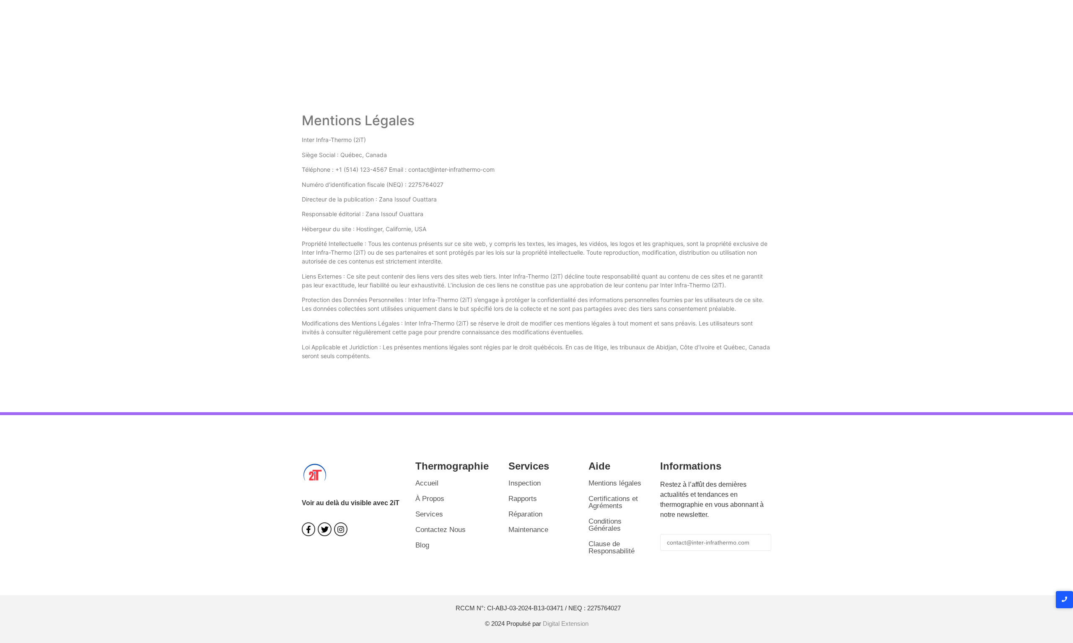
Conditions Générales (605, 524)
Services (429, 514)
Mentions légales (614, 483)
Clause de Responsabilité (611, 547)
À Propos (429, 499)
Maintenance (528, 530)
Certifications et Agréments (613, 502)
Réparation (525, 514)
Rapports (522, 499)
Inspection (524, 483)
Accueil (426, 483)
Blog (422, 545)
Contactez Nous (440, 530)
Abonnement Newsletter (716, 562)
